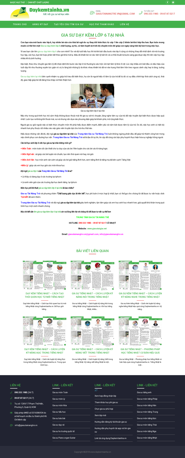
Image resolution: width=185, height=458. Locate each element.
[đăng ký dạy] (39, 13)
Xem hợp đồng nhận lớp (114, 396)
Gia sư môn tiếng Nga (114, 439)
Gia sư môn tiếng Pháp (156, 399)
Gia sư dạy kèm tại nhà (31, 76)
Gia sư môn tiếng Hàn (156, 406)
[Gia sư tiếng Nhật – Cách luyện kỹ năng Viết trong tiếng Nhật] (92, 331)
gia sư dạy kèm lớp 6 (47, 51)
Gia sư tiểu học (71, 412)
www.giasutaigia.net (97, 228)
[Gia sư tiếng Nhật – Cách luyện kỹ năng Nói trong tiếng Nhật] (92, 275)
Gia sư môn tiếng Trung (156, 412)
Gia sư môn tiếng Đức (156, 419)
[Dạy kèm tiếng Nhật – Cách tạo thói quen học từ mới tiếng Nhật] (44, 275)
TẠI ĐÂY (24, 197)
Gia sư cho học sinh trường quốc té (71, 432)
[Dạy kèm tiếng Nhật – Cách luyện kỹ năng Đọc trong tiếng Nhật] (44, 331)
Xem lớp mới (114, 416)
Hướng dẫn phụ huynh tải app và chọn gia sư (114, 431)
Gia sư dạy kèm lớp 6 (50, 46)
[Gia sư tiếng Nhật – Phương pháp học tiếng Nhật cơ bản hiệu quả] (140, 331)
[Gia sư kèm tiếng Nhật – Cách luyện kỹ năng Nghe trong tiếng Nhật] (140, 275)
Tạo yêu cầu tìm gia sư (69, 24)
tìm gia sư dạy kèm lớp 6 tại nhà (47, 212)
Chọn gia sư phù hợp (114, 409)
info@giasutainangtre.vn (26, 425)
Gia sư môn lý (71, 399)
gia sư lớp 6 (33, 171)
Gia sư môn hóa (71, 406)
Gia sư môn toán (71, 393)
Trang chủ (20, 24)
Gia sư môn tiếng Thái (156, 425)
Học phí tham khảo (101, 24)
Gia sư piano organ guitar (71, 438)
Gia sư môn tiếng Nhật (156, 438)
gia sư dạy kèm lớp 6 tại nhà (50, 188)
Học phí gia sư (114, 403)
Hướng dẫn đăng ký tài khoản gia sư (114, 422)
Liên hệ (124, 24)
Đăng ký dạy (40, 24)
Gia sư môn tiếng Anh (156, 393)
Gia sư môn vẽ (71, 425)
